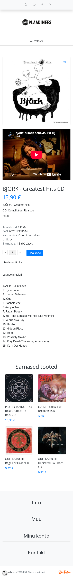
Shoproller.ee (64, 572)
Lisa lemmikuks (12, 262)
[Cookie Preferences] (5, 573)
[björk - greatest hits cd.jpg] (36, 91)
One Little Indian (29, 235)
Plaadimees (11, 572)
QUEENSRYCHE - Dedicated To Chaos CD (50, 463)
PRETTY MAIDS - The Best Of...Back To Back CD (18, 411)
